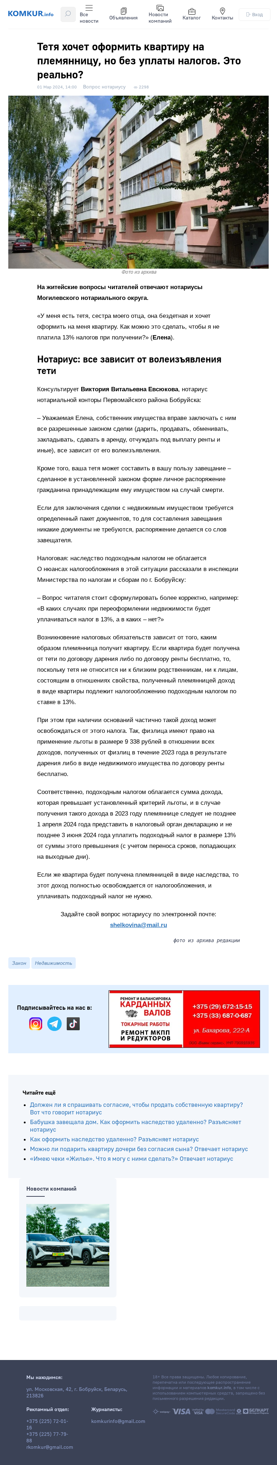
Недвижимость (53, 963)
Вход (257, 15)
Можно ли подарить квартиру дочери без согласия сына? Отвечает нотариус (139, 1149)
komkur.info (219, 1388)
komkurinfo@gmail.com (118, 1421)
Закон (19, 963)
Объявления (123, 18)
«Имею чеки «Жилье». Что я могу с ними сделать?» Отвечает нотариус (131, 1159)
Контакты (222, 18)
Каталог (192, 18)
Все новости (89, 18)
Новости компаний (160, 18)
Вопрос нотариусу (104, 87)
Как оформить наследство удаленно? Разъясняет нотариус (114, 1139)
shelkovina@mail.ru (138, 925)
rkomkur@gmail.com (49, 1447)
